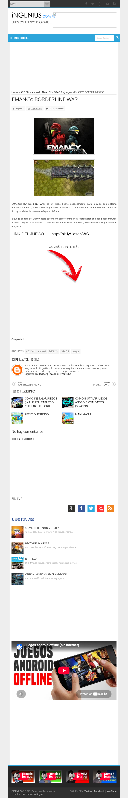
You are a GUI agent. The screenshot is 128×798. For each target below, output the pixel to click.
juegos (75, 351)
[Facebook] (87, 4)
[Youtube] (108, 4)
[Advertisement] (39, 66)
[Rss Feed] (115, 4)
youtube (101, 509)
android (42, 351)
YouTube (66, 373)
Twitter (42, 373)
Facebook (54, 373)
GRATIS (65, 351)
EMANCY (53, 351)
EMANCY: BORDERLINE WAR (45, 99)
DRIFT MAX (31, 559)
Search (117, 37)
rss (111, 509)
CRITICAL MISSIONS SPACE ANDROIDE (45, 574)
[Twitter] (93, 4)
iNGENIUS (17, 791)
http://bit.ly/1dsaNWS (70, 234)
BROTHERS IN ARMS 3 (37, 543)
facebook (82, 509)
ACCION (30, 351)
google (72, 509)
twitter (92, 509)
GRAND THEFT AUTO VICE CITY (42, 527)
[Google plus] (100, 4)
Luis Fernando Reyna (32, 794)
